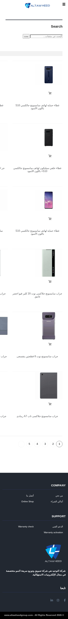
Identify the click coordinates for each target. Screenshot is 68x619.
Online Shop (27, 501)
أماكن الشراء (57, 501)
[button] (63, 4)
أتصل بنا (30, 495)
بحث (26, 36)
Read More (50, 93)
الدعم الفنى (57, 526)
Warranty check (26, 526)
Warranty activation (53, 532)
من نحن (59, 495)
